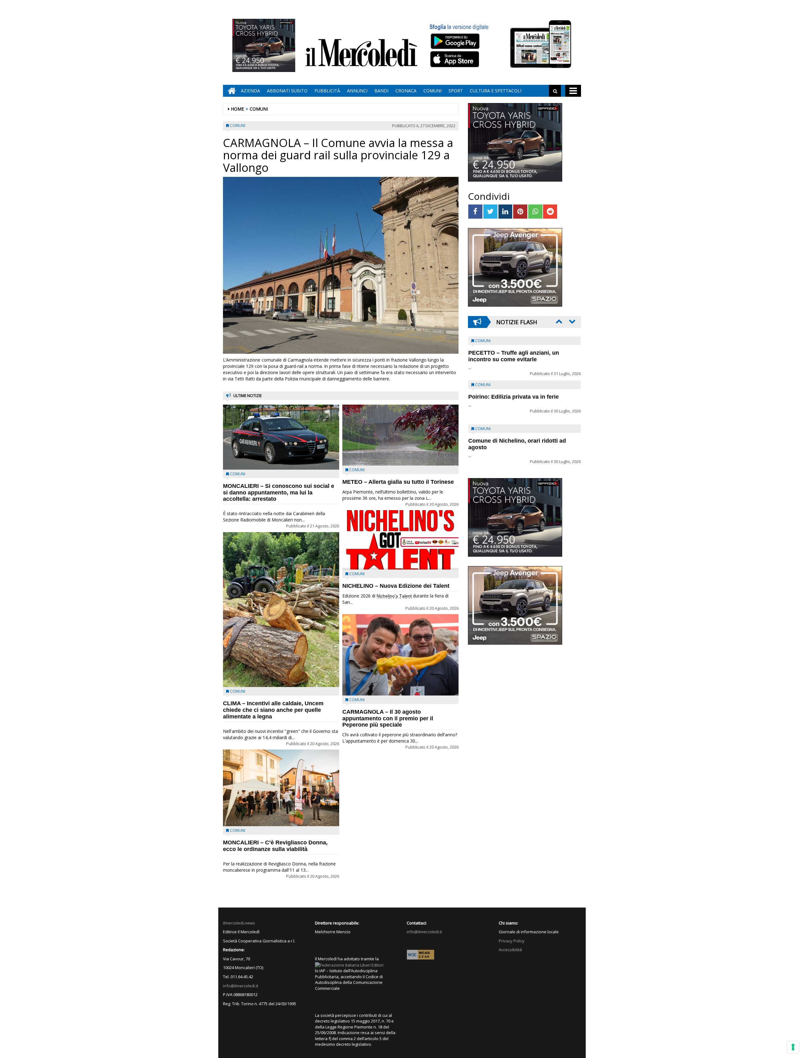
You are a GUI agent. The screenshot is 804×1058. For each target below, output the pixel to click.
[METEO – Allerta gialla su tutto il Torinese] (400, 435)
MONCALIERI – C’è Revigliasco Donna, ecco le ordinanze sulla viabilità (275, 845)
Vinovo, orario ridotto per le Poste (513, 353)
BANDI (381, 91)
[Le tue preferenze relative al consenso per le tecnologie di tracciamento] (793, 1047)
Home (237, 109)
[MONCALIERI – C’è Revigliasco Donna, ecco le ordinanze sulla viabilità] (281, 788)
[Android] (454, 41)
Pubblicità (327, 91)
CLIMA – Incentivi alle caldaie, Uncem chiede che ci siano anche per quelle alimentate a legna (273, 710)
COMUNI (432, 91)
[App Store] (455, 59)
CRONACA (405, 91)
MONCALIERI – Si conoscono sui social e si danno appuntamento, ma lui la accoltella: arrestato (278, 492)
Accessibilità (510, 949)
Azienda (250, 91)
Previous (558, 321)
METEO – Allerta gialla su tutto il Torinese (398, 482)
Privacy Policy (511, 941)
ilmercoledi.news (239, 923)
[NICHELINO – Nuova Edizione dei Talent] (400, 539)
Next (571, 321)
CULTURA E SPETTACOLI (495, 91)
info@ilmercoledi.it (240, 986)
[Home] (230, 91)
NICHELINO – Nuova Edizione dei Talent (395, 586)
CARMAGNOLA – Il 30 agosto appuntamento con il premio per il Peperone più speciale (387, 718)
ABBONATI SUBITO (287, 91)
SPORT (455, 91)
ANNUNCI (357, 91)
